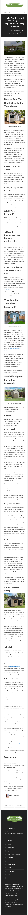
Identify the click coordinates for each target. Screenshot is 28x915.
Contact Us (10, 857)
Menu (8, 12)
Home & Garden (11, 47)
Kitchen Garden (11, 864)
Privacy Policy (11, 871)
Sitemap (10, 878)
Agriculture (10, 851)
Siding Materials (8, 788)
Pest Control (11, 868)
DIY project (20, 786)
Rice (9, 874)
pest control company (16, 743)
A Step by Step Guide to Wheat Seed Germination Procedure (20, 805)
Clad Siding (9, 289)
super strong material (14, 666)
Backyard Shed (12, 786)
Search (21, 12)
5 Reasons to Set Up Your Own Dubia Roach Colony (10, 805)
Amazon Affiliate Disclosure (14, 854)
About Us (10, 844)
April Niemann (14, 795)
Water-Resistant (17, 788)
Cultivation (10, 861)
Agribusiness (11, 847)
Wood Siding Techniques (10, 790)
